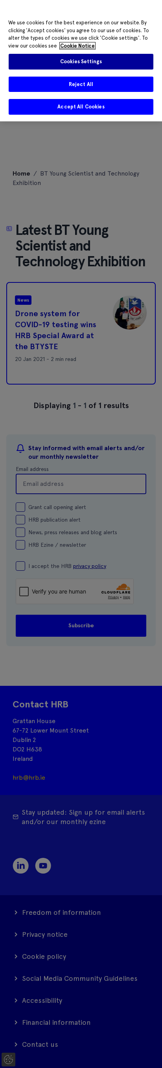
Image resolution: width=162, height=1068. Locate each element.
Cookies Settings (81, 61)
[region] (81, 60)
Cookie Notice (77, 46)
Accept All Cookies (80, 107)
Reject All (81, 84)
